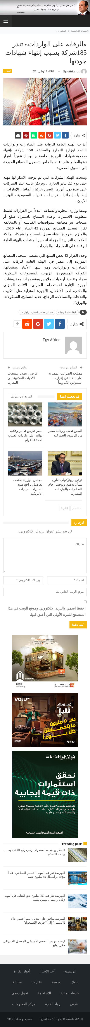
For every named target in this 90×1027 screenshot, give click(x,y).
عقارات (36, 982)
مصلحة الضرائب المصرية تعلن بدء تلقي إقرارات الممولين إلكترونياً (65, 378)
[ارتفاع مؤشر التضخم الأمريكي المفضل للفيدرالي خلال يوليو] (77, 946)
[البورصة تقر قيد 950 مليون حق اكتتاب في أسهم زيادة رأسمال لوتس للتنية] (77, 901)
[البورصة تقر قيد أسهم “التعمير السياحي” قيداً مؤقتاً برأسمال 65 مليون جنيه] (77, 878)
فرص (74, 1004)
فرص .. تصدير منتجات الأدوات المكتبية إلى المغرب (22, 378)
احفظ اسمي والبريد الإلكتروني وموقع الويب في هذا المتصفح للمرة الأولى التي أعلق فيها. (47, 611)
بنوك (74, 982)
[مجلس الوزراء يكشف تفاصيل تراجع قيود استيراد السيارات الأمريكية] (25, 463)
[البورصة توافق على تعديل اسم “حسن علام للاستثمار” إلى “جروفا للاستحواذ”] (77, 924)
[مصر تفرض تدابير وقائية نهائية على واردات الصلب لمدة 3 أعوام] (25, 414)
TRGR (10, 1019)
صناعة (17, 982)
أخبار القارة (22, 971)
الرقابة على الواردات (67, 312)
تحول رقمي (19, 993)
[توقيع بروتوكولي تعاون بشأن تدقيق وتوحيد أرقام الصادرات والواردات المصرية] (65, 463)
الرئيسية (70, 971)
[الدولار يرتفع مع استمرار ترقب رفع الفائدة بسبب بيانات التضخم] (77, 855)
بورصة (56, 982)
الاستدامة (44, 993)
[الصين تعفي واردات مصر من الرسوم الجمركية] (65, 414)
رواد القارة (52, 1004)
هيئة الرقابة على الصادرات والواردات (37, 312)
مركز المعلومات (24, 1004)
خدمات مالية (70, 993)
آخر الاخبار (47, 971)
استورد (8, 71)
